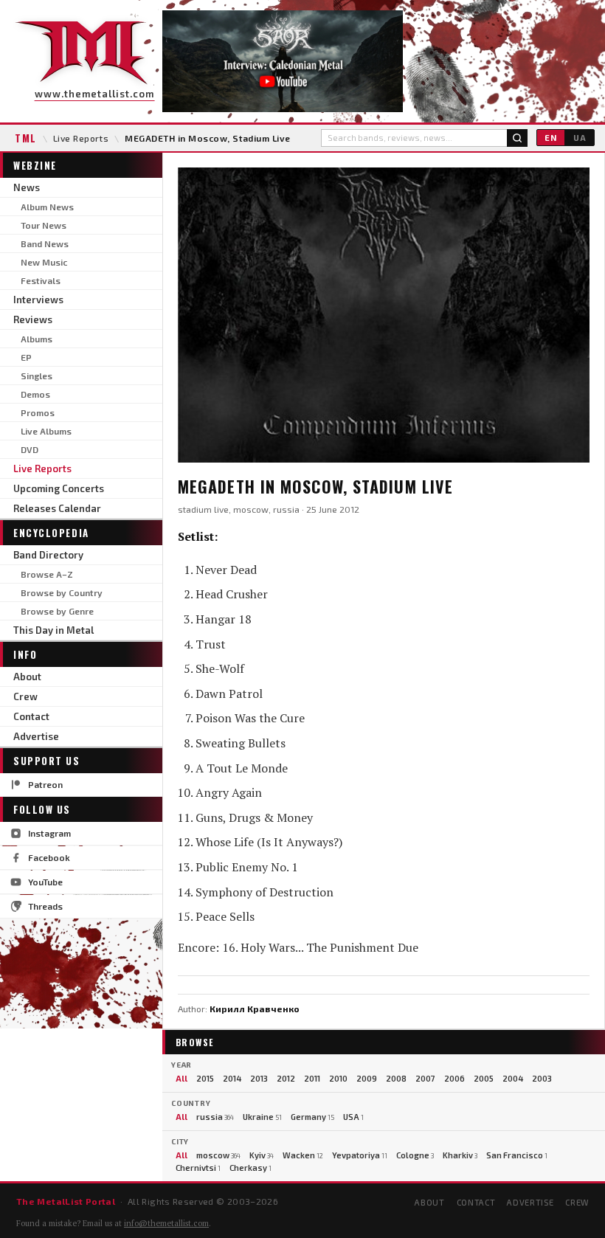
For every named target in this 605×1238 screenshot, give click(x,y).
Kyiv (261, 1155)
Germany (312, 1116)
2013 (259, 1078)
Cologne (415, 1155)
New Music (44, 262)
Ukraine (262, 1116)
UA (580, 137)
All (181, 1078)
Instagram (49, 833)
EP (26, 357)
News (26, 187)
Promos (38, 412)
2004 (512, 1078)
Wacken (303, 1155)
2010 (338, 1078)
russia (215, 1116)
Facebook (49, 857)
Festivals (40, 280)
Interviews (38, 299)
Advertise (36, 736)
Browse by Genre (57, 611)
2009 (366, 1078)
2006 (454, 1078)
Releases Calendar (57, 508)
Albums (36, 338)
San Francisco (516, 1155)
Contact (31, 716)
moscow (218, 1155)
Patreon (45, 784)
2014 (232, 1078)
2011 (312, 1078)
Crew (25, 696)
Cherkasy (250, 1167)
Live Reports (81, 138)
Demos (35, 394)
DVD (29, 449)
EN (550, 137)
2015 (205, 1078)
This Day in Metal (53, 630)
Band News (45, 243)
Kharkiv (460, 1155)
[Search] (517, 138)
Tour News (43, 225)
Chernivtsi (198, 1167)
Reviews (32, 319)
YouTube (45, 881)
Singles (36, 375)
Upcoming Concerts (58, 488)
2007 (425, 1078)
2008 (396, 1078)
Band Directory (48, 555)
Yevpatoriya (359, 1155)
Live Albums (46, 431)
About (27, 676)
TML (26, 138)
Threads (45, 906)
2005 (484, 1078)
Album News (47, 206)
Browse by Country (62, 592)
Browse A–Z (47, 574)
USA (353, 1116)
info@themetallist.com (166, 1223)
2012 (286, 1078)
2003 (542, 1078)
